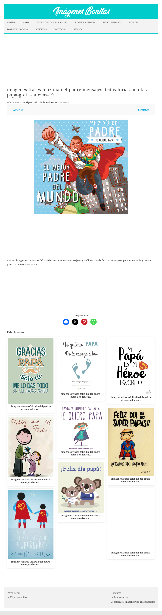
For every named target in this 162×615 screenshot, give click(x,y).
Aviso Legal (14, 592)
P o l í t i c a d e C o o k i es (17, 597)
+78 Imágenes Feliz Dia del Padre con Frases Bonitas (45, 102)
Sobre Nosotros (120, 597)
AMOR (26, 22)
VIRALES (78, 29)
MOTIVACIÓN (60, 29)
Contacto (116, 592)
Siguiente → (145, 109)
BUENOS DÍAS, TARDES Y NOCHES (52, 22)
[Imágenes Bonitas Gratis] (81, 18)
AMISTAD (11, 22)
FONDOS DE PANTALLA (17, 29)
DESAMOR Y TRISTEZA (85, 22)
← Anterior (16, 109)
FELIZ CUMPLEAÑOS (112, 22)
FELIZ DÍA (133, 22)
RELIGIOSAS (41, 29)
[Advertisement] (81, 56)
